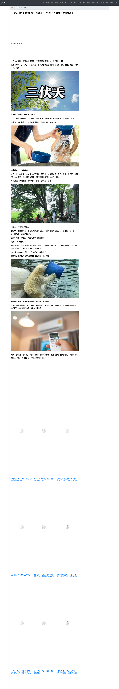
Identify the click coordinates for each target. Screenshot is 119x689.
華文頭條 (19, 7)
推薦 (47, 2)
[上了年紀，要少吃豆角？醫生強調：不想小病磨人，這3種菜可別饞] (67, 669)
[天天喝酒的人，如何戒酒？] (22, 572)
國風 (111, 2)
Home (42, 2)
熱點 (52, 2)
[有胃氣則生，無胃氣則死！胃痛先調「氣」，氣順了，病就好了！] (67, 476)
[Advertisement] (45, 373)
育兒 (61, 2)
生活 (70, 2)
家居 (79, 2)
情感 (88, 2)
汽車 (116, 2)
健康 (56, 2)
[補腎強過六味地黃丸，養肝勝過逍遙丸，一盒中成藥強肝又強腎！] (44, 572)
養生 (66, 2)
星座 (93, 2)
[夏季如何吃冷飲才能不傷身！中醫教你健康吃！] (44, 476)
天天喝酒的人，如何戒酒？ (19, 575)
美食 (84, 2)
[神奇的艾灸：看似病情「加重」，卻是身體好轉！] (22, 476)
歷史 (98, 2)
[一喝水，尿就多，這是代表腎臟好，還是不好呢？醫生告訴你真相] (22, 669)
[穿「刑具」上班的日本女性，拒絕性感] (44, 669)
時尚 (107, 2)
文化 (102, 2)
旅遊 (75, 2)
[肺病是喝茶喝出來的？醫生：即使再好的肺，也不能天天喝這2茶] (67, 572)
